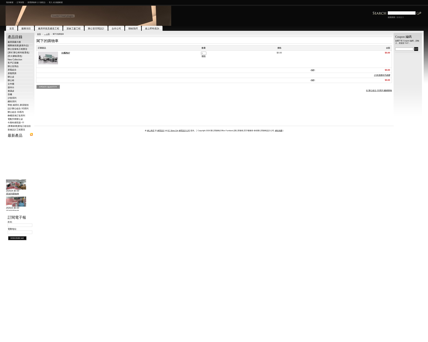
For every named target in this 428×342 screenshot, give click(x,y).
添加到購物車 (12, 199)
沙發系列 (12, 98)
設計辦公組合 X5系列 (18, 108)
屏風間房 (12, 73)
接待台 (11, 87)
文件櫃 (11, 84)
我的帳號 (9, 2)
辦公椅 (11, 80)
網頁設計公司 (184, 131)
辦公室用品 (13, 66)
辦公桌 (11, 77)
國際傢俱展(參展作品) (18, 45)
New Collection (15, 59)
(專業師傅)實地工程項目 (19, 126)
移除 (204, 56)
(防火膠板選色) (15, 56)
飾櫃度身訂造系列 (16, 115)
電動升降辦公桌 (15, 119)
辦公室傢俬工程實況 (17, 49)
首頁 (39, 34)
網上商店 (150, 131)
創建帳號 (59, 2)
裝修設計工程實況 (16, 129)
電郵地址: (12, 229)
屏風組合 (12, 70)
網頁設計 (161, 131)
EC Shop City (173, 131)
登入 (50, 2)
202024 (9, 196)
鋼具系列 (12, 101)
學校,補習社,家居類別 (18, 105)
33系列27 (65, 53)
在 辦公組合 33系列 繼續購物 (379, 90)
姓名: (10, 222)
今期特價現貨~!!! (16, 122)
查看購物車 (36, 2)
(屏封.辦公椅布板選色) (18, 52)
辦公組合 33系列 (16, 112)
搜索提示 (400, 17)
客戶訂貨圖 (13, 62)
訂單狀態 (20, 2)
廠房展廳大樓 (14, 42)
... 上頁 (47, 34)
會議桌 (11, 91)
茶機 (10, 94)
